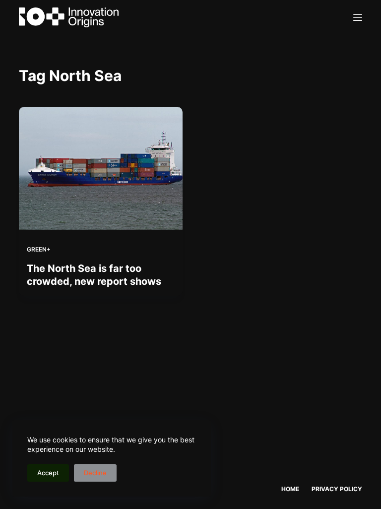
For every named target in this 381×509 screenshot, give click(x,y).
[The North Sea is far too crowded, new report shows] (101, 168)
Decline (95, 473)
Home (290, 489)
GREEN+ (39, 249)
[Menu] (357, 17)
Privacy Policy (337, 489)
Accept (48, 473)
